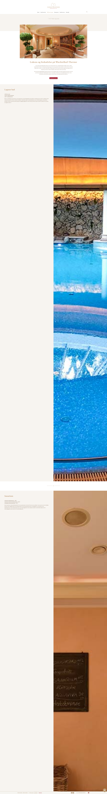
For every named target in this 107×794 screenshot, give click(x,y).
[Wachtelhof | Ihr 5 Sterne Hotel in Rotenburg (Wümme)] (53, 5)
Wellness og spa (50, 12)
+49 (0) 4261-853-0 (81, 792)
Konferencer (62, 12)
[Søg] (86, 12)
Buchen (40, 792)
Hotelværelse (43, 12)
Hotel (38, 12)
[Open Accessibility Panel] (104, 790)
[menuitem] (86, 12)
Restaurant (56, 12)
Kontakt (67, 12)
